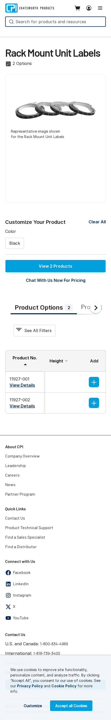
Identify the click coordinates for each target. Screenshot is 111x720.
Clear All (97, 221)
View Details (22, 385)
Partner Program (20, 494)
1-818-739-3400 (46, 653)
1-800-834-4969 (54, 644)
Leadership (15, 466)
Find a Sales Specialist (25, 537)
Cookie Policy (63, 686)
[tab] (44, 308)
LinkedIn (21, 584)
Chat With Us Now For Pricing (55, 280)
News (10, 485)
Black (14, 243)
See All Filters (38, 330)
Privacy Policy (30, 686)
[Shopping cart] (77, 8)
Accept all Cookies (71, 706)
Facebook (21, 573)
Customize (33, 706)
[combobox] (55, 21)
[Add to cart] (94, 382)
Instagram (22, 595)
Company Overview (22, 456)
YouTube (21, 618)
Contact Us (15, 518)
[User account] (88, 8)
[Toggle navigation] (100, 8)
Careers (12, 475)
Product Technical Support (29, 528)
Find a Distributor (21, 547)
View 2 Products (55, 266)
